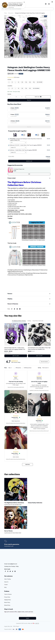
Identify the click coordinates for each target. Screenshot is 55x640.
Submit (27, 618)
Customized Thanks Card (19, 169)
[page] (12, 544)
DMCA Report (16, 626)
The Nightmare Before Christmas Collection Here (24, 183)
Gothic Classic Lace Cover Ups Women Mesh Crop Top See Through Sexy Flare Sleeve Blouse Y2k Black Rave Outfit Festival (39, 431)
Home (5, 13)
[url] (37, 623)
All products (10, 13)
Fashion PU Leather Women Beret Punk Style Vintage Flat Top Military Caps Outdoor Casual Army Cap (15, 423)
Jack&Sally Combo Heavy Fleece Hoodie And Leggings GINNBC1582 (39, 390)
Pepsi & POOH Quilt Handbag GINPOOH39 (16, 387)
